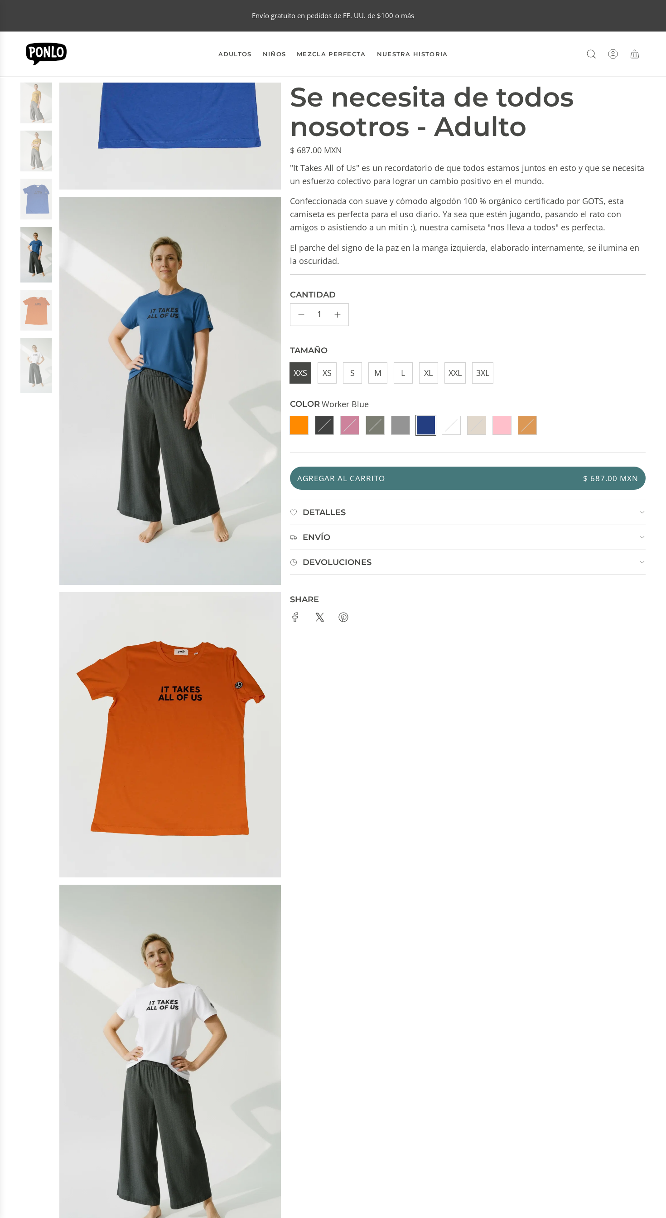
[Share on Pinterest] (343, 619)
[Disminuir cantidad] (301, 315)
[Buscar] (591, 54)
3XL (482, 372)
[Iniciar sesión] (613, 54)
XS (327, 372)
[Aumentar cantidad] (337, 315)
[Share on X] (319, 619)
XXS (300, 372)
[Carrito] (635, 54)
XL (428, 372)
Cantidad (313, 295)
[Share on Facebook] (295, 619)
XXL (455, 372)
